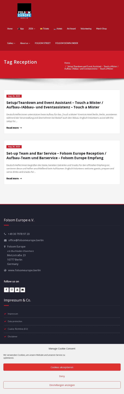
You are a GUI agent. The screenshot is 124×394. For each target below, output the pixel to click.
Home (9, 29)
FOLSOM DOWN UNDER (66, 43)
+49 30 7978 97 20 (19, 234)
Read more (12, 127)
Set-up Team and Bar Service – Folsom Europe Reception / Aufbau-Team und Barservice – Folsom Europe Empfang (56, 155)
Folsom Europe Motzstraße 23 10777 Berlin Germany (19, 255)
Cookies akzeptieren (62, 367)
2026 (31, 29)
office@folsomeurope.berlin (26, 240)
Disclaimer (12, 337)
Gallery (10, 43)
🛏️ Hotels (58, 29)
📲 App (20, 29)
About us (24, 43)
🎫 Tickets (44, 29)
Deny (62, 376)
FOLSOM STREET (43, 43)
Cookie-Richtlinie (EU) (18, 329)
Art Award (71, 29)
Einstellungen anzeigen (62, 385)
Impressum (13, 314)
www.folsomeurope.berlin (24, 270)
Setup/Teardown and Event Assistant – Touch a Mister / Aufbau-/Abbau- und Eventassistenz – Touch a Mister (91, 67)
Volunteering (86, 29)
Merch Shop (101, 29)
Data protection (15, 321)
